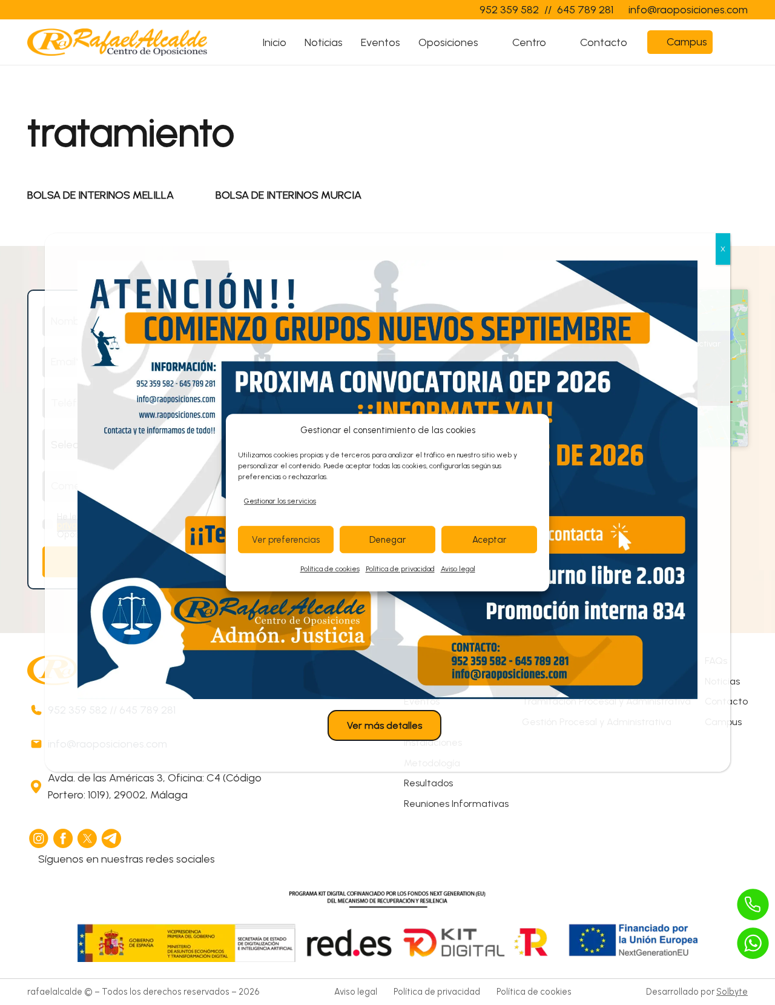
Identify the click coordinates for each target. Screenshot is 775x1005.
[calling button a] (753, 904)
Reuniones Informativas (456, 803)
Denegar (387, 539)
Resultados (428, 783)
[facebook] (63, 838)
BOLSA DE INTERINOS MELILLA (100, 195)
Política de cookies (330, 569)
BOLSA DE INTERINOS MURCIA (288, 195)
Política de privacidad (400, 569)
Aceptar (489, 539)
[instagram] (39, 838)
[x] (88, 838)
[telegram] (112, 838)
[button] (489, 42)
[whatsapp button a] (753, 943)
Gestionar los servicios (280, 501)
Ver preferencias (286, 539)
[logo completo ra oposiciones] (117, 42)
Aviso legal (458, 569)
